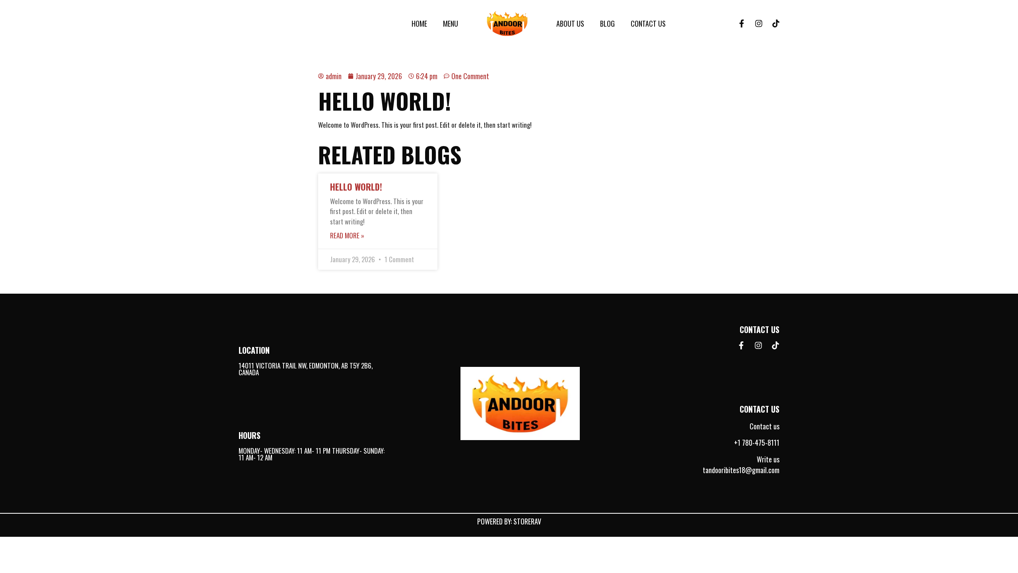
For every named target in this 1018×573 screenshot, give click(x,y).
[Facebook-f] (742, 23)
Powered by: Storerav (509, 521)
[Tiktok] (776, 23)
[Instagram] (759, 23)
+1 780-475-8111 (756, 442)
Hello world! (356, 186)
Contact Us (648, 23)
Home (419, 23)
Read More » (347, 235)
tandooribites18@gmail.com (741, 470)
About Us (570, 23)
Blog (607, 23)
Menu (450, 23)
